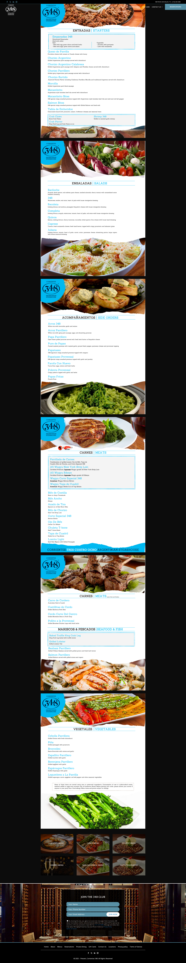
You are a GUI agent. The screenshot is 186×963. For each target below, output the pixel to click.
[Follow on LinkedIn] (13, 1)
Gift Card (146, 7)
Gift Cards (92, 947)
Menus (112, 7)
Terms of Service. (71, 929)
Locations (112, 947)
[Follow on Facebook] (7, 1)
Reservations (175, 7)
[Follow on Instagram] (16, 1)
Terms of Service (136, 947)
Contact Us (156, 7)
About (103, 7)
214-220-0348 (99, 925)
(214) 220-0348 (176, 2)
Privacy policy (123, 947)
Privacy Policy (108, 927)
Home (96, 7)
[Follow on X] (10, 1)
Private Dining (134, 7)
